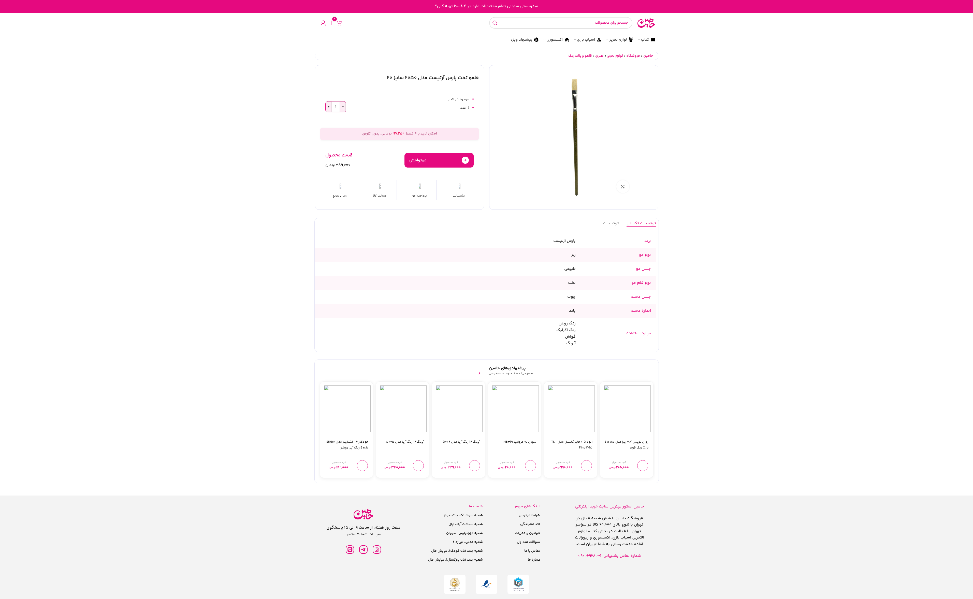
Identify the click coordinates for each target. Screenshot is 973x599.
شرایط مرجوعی (529, 515)
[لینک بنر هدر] (486, 6)
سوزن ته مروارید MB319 (519, 441)
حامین (648, 56)
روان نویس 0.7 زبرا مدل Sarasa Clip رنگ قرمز (626, 444)
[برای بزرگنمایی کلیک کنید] (622, 186)
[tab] (641, 223)
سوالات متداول (528, 542)
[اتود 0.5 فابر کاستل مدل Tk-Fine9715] (571, 408)
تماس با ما (532, 551)
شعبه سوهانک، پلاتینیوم (463, 515)
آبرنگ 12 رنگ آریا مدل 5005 (405, 441)
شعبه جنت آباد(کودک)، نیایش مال (457, 551)
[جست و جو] (495, 23)
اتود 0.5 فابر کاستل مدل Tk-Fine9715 (571, 444)
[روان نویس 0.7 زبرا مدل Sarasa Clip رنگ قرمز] (627, 408)
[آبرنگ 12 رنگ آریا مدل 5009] (459, 408)
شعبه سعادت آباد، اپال (465, 524)
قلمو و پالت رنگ (580, 56)
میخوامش (438, 160)
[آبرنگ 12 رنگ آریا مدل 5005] (403, 408)
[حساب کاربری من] (323, 23)
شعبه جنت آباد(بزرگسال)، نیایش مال (455, 560)
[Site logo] (646, 23)
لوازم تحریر (615, 56)
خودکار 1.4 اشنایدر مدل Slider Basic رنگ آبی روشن (347, 444)
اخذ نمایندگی (530, 524)
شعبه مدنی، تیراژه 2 (468, 542)
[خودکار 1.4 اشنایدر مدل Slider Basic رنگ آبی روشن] (347, 408)
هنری (599, 56)
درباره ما (534, 560)
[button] (642, 465)
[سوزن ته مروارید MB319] (515, 408)
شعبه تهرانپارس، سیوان (464, 533)
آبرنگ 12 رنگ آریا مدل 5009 (461, 441)
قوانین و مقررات (527, 533)
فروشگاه (633, 56)
